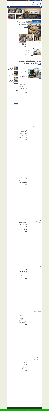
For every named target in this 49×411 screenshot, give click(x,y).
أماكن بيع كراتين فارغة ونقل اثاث (36, 3)
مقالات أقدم (39, 405)
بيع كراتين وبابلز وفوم (39, 17)
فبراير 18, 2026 (20, 12)
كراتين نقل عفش (39, 311)
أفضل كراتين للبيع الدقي (30, 0)
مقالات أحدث (20, 405)
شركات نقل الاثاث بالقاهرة (39, 80)
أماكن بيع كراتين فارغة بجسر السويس (36, 220)
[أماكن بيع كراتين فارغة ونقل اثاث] (40, 6)
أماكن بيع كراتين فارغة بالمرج (37, 359)
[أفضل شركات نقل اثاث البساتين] (34, 83)
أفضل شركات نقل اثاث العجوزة (37, 58)
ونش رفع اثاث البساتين (34, 126)
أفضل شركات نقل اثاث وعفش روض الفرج (36, 67)
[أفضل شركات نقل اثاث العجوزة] (38, 60)
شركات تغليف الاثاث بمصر (26, 27)
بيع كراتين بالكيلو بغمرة (35, 311)
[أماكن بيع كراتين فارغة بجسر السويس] (34, 222)
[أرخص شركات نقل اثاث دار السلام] (37, 50)
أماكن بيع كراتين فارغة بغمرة (37, 266)
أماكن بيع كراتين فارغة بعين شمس (37, 174)
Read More (40, 64)
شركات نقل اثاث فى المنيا (15, 88)
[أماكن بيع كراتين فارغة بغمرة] (34, 268)
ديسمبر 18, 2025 (24, 43)
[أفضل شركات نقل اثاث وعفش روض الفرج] (34, 69)
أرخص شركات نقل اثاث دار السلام (37, 48)
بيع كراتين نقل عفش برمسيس (35, 357)
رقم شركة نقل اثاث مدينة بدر (34, 172)
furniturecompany (23, 21)
